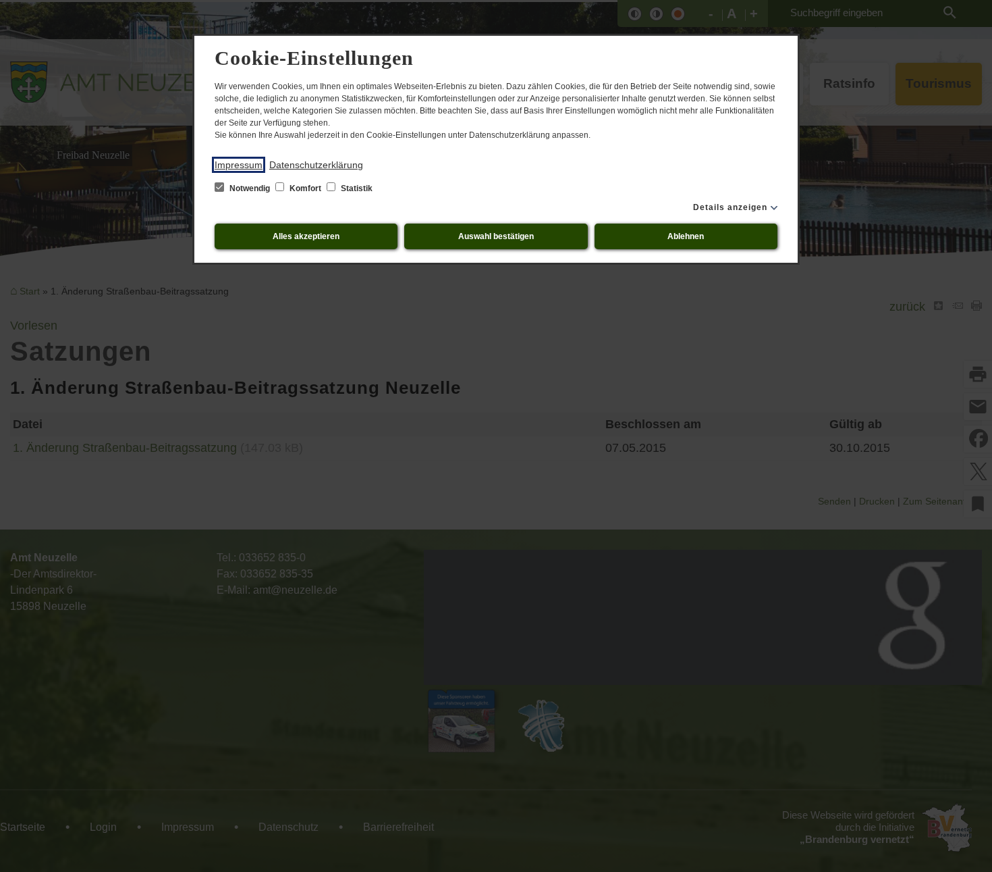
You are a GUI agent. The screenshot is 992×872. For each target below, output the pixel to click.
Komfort (305, 188)
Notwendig (249, 188)
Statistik (356, 188)
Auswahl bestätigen (496, 236)
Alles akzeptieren (306, 236)
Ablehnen (685, 236)
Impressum (239, 164)
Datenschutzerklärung (316, 164)
